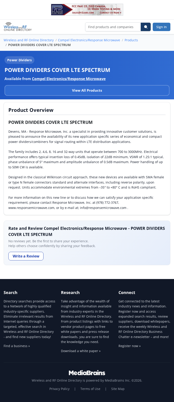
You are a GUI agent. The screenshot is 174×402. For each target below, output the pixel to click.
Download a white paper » (81, 351)
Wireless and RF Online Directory (29, 40)
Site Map (118, 389)
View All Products (87, 90)
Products (131, 40)
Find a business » (17, 346)
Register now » (129, 346)
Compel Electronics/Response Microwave (89, 40)
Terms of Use (90, 389)
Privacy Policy (59, 389)
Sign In (161, 27)
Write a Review (26, 256)
